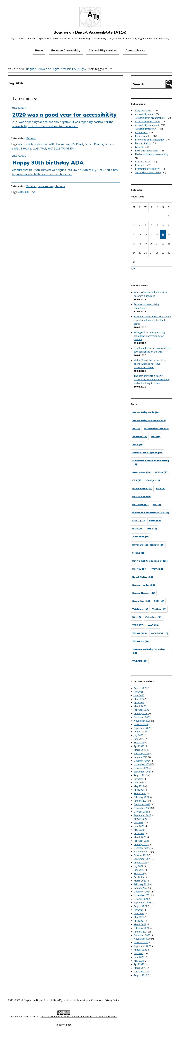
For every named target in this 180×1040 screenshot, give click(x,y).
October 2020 (141, 942)
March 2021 (140, 924)
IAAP (137, 528)
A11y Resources (143, 110)
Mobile (138, 552)
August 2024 (140, 775)
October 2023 (141, 811)
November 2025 (142, 720)
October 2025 (141, 724)
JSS (73, 144)
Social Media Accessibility (148, 172)
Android (139, 436)
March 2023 (140, 837)
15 (163, 234)
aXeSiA (161, 472)
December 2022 (142, 847)
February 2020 (141, 971)
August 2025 (140, 731)
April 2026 (139, 702)
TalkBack (140, 609)
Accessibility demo (144, 114)
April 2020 (139, 964)
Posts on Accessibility (65, 50)
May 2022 (139, 873)
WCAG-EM (67, 148)
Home (39, 50)
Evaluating (62, 144)
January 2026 (141, 713)
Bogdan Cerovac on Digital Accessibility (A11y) (55, 69)
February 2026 (141, 709)
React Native (142, 577)
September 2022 (142, 858)
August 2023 (140, 818)
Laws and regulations (51, 186)
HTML (155, 520)
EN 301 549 (141, 496)
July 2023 (138, 822)
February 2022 (141, 884)
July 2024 (138, 778)
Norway (139, 568)
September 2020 (142, 946)
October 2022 (141, 855)
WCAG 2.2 (54, 148)
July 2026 (138, 691)
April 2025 (139, 746)
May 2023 (139, 829)
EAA (161, 488)
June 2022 (139, 869)
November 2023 (142, 808)
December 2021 (142, 891)
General (31, 138)
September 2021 (142, 902)
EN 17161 (140, 504)
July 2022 (138, 866)
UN (27, 192)
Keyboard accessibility (148, 544)
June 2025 (139, 738)
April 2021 (139, 920)
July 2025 (138, 735)
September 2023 (142, 815)
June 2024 (139, 782)
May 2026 (139, 699)
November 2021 (142, 895)
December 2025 (142, 717)
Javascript (140, 536)
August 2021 (140, 906)
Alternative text (156, 428)
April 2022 (139, 877)
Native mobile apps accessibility (151, 154)
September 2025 (142, 728)
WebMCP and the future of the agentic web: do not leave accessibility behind (150, 364)
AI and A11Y (141, 132)
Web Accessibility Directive (148, 651)
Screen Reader (94, 144)
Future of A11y (143, 143)
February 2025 (141, 753)
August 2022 (140, 862)
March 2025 (140, 749)
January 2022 (141, 888)
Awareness (141, 472)
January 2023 (141, 844)
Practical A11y (142, 161)
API (155, 436)
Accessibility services (103, 50)
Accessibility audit (145, 412)
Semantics (141, 601)
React (79, 144)
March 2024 (140, 793)
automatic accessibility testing (150, 462)
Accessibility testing (145, 128)
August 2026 (140, 688)
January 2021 (141, 931)
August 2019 (140, 975)
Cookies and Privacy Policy (105, 1000)
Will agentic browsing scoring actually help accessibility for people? (149, 336)
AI (136, 428)
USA (33, 192)
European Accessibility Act (150, 512)
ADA (52, 144)
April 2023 (139, 833)
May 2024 (139, 786)
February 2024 (141, 797)
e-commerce (142, 488)
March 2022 (140, 880)
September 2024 (142, 771)
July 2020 (138, 953)
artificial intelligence (147, 452)
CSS (137, 480)
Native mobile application (150, 560)
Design (153, 480)
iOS (152, 528)
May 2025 (139, 742)
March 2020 (140, 967)
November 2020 (142, 938)
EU (157, 504)
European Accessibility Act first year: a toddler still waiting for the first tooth (152, 320)
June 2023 (139, 826)
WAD (36, 148)
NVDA (157, 568)
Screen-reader (143, 585)
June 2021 (139, 913)
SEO (159, 601)
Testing (159, 609)
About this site (135, 50)
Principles (140, 165)
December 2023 (142, 804)
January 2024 (141, 800)
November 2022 (142, 851)
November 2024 (142, 764)
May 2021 (139, 917)
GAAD (138, 520)
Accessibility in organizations (150, 117)
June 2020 (139, 957)
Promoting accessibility (147, 168)
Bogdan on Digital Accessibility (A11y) (43, 1000)
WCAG (139, 633)
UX (136, 617)
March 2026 (140, 706)
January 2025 (141, 757)
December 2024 (142, 760)
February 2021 (141, 928)
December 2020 (142, 935)
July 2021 (138, 909)
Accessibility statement (33, 144)
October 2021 (141, 898)
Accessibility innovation (147, 121)
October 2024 (141, 768)
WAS (43, 148)
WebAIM (139, 661)
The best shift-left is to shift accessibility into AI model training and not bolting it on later (152, 379)
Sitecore (26, 148)
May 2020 (139, 960)
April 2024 (139, 789)
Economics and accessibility (149, 139)
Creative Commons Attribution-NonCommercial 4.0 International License (79, 1016)
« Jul (133, 268)
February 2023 (141, 840)
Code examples (143, 136)
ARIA (137, 444)
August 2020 (140, 949)
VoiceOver (153, 617)
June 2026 (139, 695)
